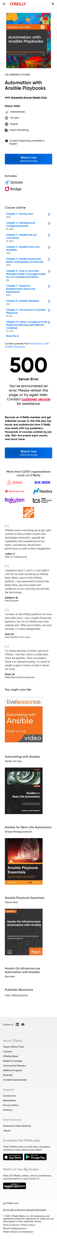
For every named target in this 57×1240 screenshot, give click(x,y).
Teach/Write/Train (13, 1046)
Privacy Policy (11, 1105)
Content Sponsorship (15, 1079)
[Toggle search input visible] (53, 4)
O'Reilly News (10, 1056)
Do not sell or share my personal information (24, 1210)
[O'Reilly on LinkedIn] (17, 1024)
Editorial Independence (14, 1228)
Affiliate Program (12, 1070)
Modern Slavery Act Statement (18, 1231)
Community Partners (14, 1065)
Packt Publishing (19, 130)
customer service (36, 399)
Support (8, 1089)
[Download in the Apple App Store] (13, 1159)
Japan (6, 1130)
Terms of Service (11, 1225)
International (12, 1120)
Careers (7, 1051)
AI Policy (7, 1109)
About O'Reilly (12, 1040)
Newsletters (9, 1100)
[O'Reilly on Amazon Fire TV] (14, 1188)
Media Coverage (12, 1060)
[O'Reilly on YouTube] (22, 1024)
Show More (12, 336)
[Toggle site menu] (4, 4)
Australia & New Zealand (17, 1125)
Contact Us (9, 1095)
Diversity (8, 1075)
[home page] (18, 3)
